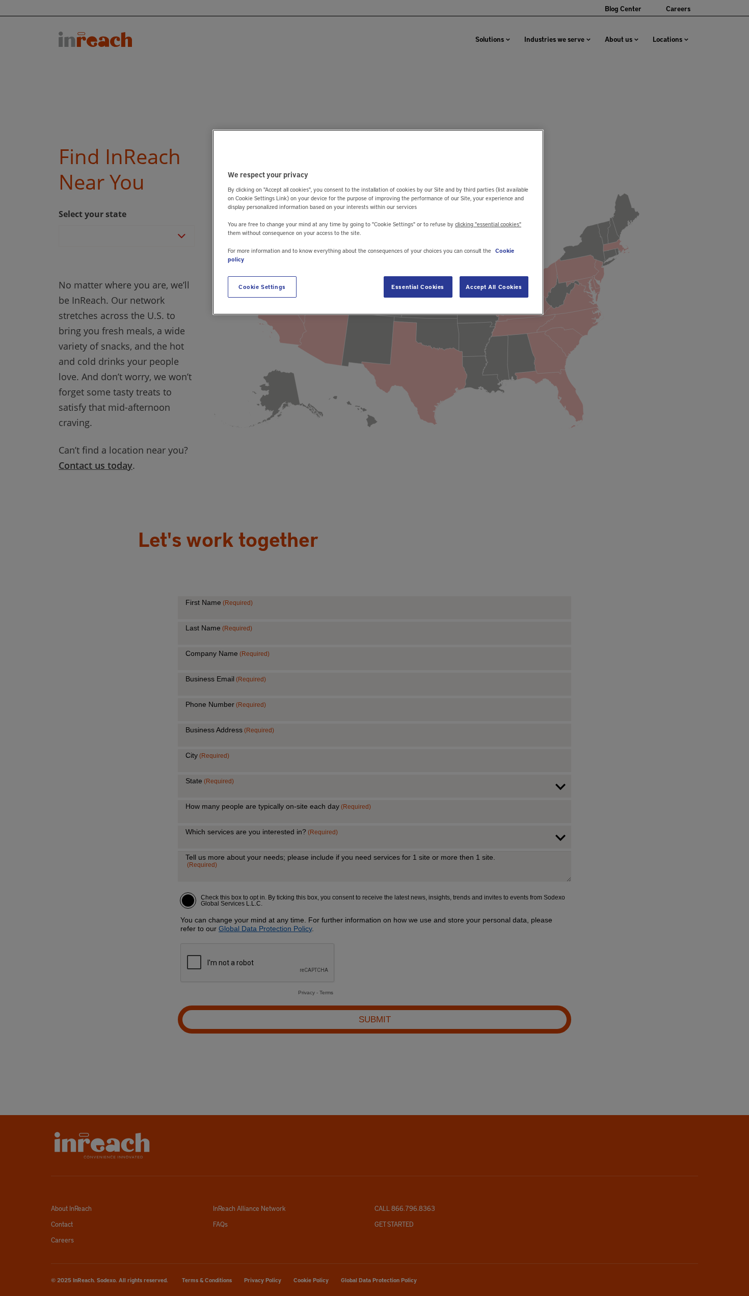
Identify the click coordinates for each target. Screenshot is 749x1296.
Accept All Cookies (494, 286)
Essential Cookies (417, 286)
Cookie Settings (262, 286)
